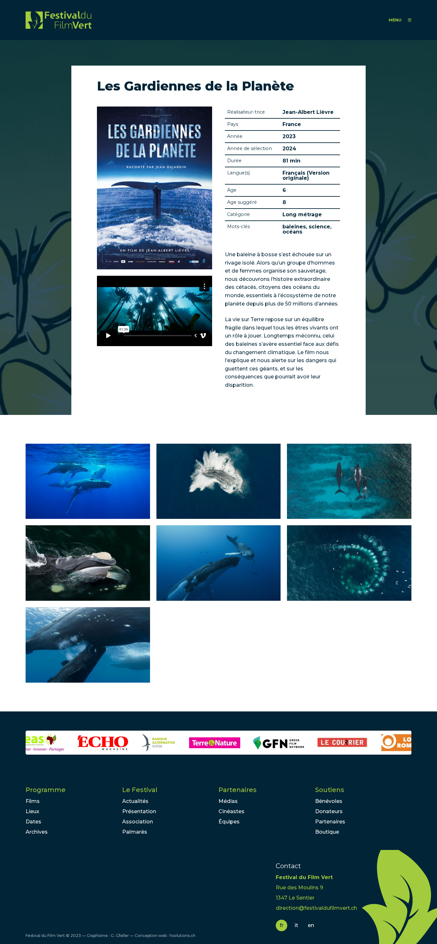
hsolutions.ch (182, 935)
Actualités (135, 801)
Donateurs (329, 811)
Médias (228, 801)
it (296, 925)
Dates (33, 822)
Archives (37, 832)
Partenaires (238, 790)
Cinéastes (231, 811)
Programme (46, 790)
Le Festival (139, 790)
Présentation (139, 811)
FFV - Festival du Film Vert (58, 20)
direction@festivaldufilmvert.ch (316, 908)
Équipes (229, 822)
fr (281, 925)
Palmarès (134, 832)
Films (33, 801)
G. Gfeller (120, 935)
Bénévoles (328, 801)
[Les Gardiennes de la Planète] (88, 481)
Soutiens (329, 790)
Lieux (32, 811)
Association (137, 822)
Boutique (327, 832)
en (311, 925)
